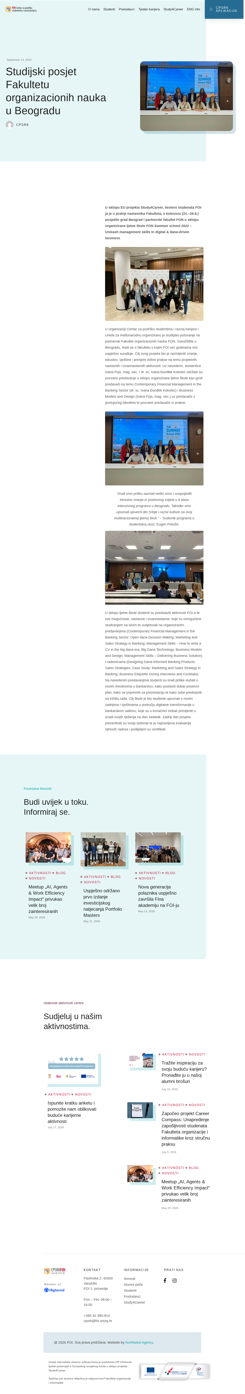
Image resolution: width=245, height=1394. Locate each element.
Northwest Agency (139, 1342)
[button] (224, 9)
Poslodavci (127, 9)
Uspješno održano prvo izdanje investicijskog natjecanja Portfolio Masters (102, 903)
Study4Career (173, 9)
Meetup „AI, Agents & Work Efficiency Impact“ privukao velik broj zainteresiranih (48, 899)
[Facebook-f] (165, 1280)
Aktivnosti (40, 873)
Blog (61, 873)
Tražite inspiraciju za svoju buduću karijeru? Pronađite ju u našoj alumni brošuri (184, 1072)
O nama (94, 9)
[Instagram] (174, 1280)
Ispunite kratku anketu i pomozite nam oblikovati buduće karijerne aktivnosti (72, 1112)
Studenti (109, 9)
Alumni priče (133, 1285)
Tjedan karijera (149, 9)
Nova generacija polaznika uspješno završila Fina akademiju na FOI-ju (158, 896)
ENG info (193, 9)
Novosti (37, 878)
